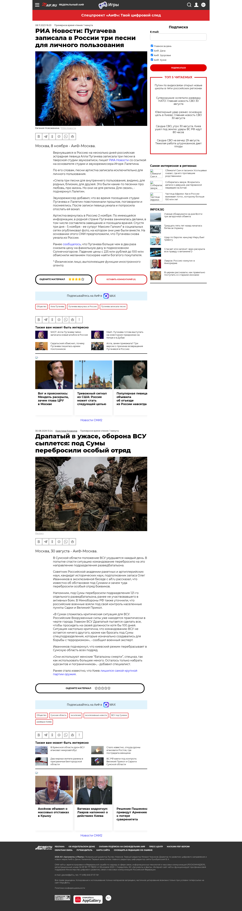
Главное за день (162, 46)
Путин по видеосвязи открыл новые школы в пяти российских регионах (178, 87)
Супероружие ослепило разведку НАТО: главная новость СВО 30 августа (178, 101)
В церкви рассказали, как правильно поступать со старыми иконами (184, 273)
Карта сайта (103, 850)
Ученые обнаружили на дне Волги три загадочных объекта (183, 215)
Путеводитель (84, 850)
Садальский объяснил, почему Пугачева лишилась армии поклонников (67, 346)
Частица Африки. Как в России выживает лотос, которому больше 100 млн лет (184, 196)
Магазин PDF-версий (178, 846)
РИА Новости (68, 128)
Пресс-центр (156, 846)
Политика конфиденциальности (70, 888)
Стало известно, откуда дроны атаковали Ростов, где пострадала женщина (123, 750)
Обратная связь (63, 850)
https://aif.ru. (65, 883)
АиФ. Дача (159, 50)
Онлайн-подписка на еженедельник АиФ (122, 846)
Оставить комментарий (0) (121, 279)
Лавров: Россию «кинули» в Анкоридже (179, 262)
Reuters (39, 533)
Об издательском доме (82, 846)
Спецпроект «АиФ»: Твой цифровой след (121, 15)
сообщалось (72, 244)
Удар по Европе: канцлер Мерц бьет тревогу (184, 238)
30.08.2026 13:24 (44, 430)
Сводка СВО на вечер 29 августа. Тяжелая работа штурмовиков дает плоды (178, 143)
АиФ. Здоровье (162, 55)
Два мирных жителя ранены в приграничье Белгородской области (66, 761)
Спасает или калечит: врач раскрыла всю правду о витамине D (184, 250)
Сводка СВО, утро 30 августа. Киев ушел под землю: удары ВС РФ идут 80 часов (178, 129)
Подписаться (178, 68)
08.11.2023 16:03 (43, 25)
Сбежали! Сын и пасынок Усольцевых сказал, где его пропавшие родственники (186, 173)
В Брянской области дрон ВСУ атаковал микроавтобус (67, 748)
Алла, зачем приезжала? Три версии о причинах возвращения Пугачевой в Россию (124, 346)
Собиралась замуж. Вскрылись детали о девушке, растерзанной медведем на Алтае (183, 185)
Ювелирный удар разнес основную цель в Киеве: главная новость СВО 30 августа (178, 115)
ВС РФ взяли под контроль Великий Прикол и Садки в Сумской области (121, 761)
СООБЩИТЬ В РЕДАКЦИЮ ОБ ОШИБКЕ (133, 850)
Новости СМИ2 (91, 420)
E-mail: (154, 31)
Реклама (59, 846)
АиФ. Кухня (160, 60)
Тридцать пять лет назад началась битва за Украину (183, 226)
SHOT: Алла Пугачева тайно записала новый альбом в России (69, 333)
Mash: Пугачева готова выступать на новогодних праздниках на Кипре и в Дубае (124, 335)
